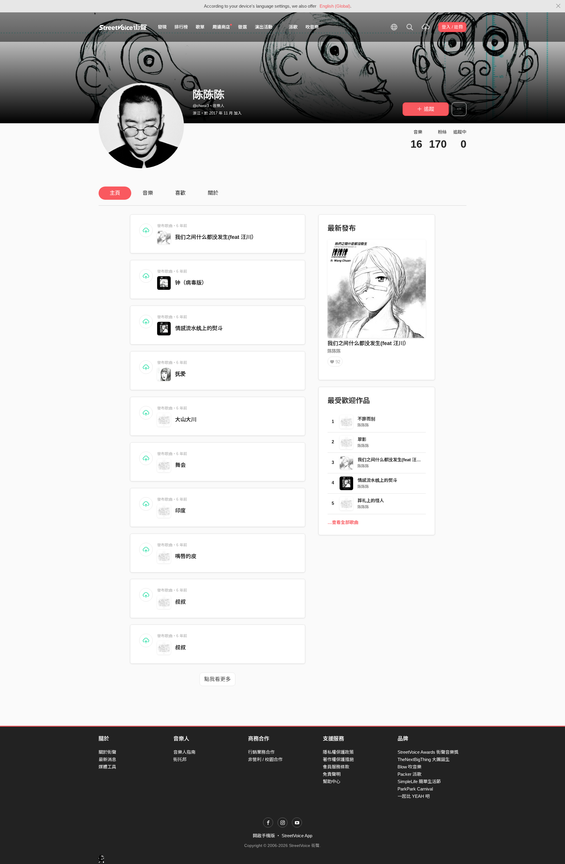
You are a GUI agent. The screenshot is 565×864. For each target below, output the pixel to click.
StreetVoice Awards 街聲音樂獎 (428, 752)
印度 (180, 511)
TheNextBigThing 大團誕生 (424, 759)
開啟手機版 (264, 835)
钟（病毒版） (191, 283)
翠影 (362, 439)
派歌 (293, 26)
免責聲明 (331, 774)
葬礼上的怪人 (371, 500)
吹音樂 (312, 26)
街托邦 (180, 759)
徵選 (242, 26)
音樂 (147, 193)
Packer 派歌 (409, 774)
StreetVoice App (297, 835)
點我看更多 (217, 679)
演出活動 (263, 26)
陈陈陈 (334, 350)
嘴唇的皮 (185, 556)
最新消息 (107, 759)
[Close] (558, 6)
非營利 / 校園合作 (265, 759)
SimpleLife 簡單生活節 (419, 781)
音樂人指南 (184, 752)
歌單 (200, 26)
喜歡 (180, 193)
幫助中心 (331, 781)
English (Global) (335, 6)
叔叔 (180, 602)
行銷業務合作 (261, 752)
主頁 (115, 193)
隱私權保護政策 (338, 752)
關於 (213, 193)
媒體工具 (107, 766)
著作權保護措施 (338, 759)
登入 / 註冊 (452, 26)
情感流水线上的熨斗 (199, 328)
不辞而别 (366, 418)
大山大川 (185, 419)
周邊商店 (221, 26)
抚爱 (180, 374)
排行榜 (181, 26)
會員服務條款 (336, 766)
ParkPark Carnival (415, 788)
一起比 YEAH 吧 (414, 796)
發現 (162, 26)
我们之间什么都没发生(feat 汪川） (216, 237)
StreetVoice (123, 27)
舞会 (180, 465)
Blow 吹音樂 (409, 766)
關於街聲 (107, 752)
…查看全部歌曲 (343, 522)
